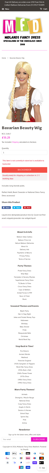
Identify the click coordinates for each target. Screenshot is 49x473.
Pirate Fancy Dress (24, 271)
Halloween (24, 320)
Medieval (24, 357)
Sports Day (24, 417)
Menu (7, 9)
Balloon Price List (24, 240)
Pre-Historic (24, 351)
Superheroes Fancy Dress (24, 280)
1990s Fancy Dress (24, 383)
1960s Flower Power (24, 373)
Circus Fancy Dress (24, 286)
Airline (24, 423)
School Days (24, 413)
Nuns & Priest (25, 296)
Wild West (24, 274)
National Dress (24, 401)
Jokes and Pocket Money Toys (24, 317)
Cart (45, 9)
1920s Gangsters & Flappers (24, 364)
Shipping (15, 142)
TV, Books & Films (24, 283)
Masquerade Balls (24, 333)
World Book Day (24, 339)
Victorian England (24, 361)
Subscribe (39, 439)
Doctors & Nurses (24, 410)
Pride (24, 330)
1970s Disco (24, 376)
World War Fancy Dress (24, 367)
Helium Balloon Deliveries (24, 243)
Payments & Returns (24, 253)
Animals (24, 394)
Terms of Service (24, 259)
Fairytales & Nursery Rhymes (24, 277)
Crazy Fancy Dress (24, 404)
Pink (24, 420)
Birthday (24, 324)
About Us (24, 246)
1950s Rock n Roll (24, 370)
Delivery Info (24, 249)
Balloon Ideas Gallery (24, 237)
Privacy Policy (25, 256)
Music (24, 299)
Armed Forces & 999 (24, 293)
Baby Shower (24, 327)
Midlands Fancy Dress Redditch (28, 447)
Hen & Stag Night (24, 314)
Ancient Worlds (24, 354)
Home (4, 58)
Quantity (5, 148)
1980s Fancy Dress (24, 380)
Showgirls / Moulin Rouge (24, 398)
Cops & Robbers (24, 290)
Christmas (24, 336)
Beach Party (24, 311)
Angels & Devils (24, 407)
